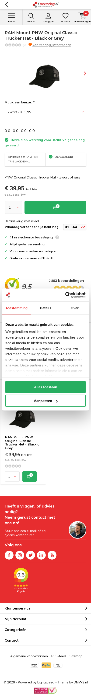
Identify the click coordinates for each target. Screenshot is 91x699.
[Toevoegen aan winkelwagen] (29, 476)
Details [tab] (45, 308)
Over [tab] (75, 308)
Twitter (30, 555)
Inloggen (48, 21)
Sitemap (76, 656)
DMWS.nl (81, 682)
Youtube (52, 555)
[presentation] (81, 73)
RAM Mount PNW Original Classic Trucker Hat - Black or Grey (23, 442)
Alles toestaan (45, 387)
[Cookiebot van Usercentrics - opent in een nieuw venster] (65, 295)
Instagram (19, 555)
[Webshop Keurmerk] (45, 690)
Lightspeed (45, 682)
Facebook (9, 555)
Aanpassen (43, 401)
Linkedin (41, 555)
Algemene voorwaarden (29, 656)
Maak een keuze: (19, 102)
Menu (11, 21)
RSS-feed (58, 656)
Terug (6, 4)
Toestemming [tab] (16, 308)
